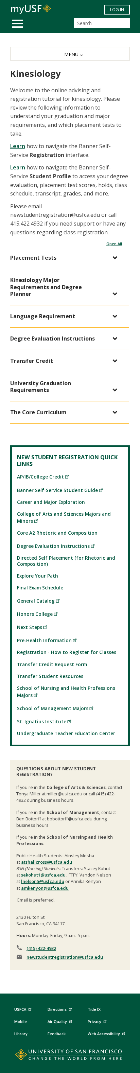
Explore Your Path (37, 576)
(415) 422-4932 (41, 948)
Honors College (35, 614)
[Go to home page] (70, 1056)
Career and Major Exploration (51, 502)
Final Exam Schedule (40, 587)
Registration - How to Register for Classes (66, 652)
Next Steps (29, 627)
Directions (57, 1009)
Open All (114, 243)
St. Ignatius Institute (41, 721)
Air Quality (57, 1021)
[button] (66, 258)
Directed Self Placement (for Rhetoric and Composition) (66, 561)
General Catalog (36, 601)
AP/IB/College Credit (40, 476)
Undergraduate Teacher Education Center (66, 733)
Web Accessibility (104, 1033)
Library (21, 1033)
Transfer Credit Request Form (52, 664)
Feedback (57, 1033)
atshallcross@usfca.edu (46, 862)
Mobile (20, 1021)
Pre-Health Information (44, 640)
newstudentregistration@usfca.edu (65, 957)
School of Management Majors (52, 708)
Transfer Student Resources (50, 676)
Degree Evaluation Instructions (53, 546)
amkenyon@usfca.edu (45, 888)
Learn (17, 146)
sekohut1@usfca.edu (43, 875)
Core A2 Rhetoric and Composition (57, 533)
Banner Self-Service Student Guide (57, 490)
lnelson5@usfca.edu (42, 881)
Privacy (94, 1021)
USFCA (20, 1009)
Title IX (94, 1009)
